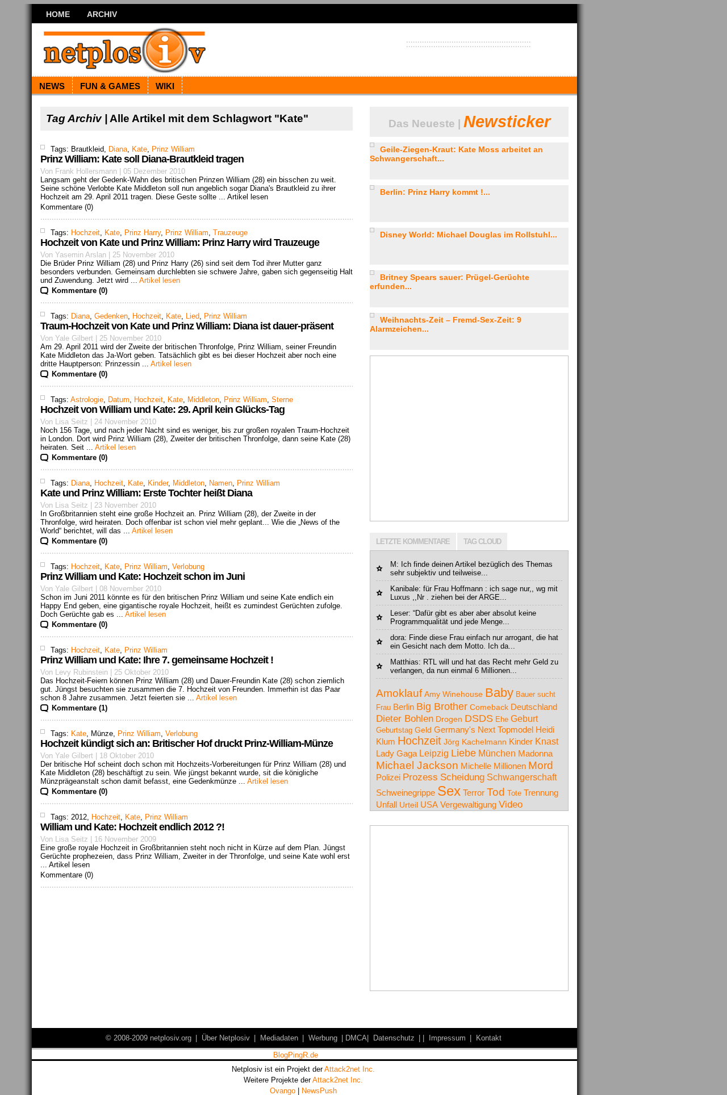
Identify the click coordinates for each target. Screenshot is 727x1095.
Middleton (203, 399)
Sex (449, 791)
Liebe (463, 753)
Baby (499, 693)
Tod (496, 792)
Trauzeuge (230, 232)
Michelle (476, 766)
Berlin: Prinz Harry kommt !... (435, 192)
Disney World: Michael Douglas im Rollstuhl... (468, 234)
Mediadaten (279, 1038)
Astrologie (86, 399)
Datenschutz (394, 1038)
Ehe (501, 719)
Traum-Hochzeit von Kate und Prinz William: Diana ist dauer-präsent (186, 326)
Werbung (322, 1038)
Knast (546, 741)
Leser (399, 613)
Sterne (282, 399)
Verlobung (188, 566)
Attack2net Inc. (349, 1069)
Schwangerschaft (522, 777)
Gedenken (111, 316)
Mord (540, 765)
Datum (118, 399)
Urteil (408, 805)
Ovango (282, 1090)
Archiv (102, 14)
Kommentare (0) (79, 290)
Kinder (158, 483)
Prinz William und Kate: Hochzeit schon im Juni (142, 576)
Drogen (449, 719)
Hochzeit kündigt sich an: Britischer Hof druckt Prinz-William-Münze (186, 743)
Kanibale (404, 588)
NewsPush (319, 1090)
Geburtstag (394, 730)
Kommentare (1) (79, 708)
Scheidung (462, 777)
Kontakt (489, 1038)
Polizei (388, 777)
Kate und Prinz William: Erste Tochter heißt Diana (146, 493)
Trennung (541, 792)
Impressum (447, 1038)
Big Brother (441, 706)
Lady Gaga (396, 753)
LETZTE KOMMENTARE (413, 541)
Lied (192, 316)
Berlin (403, 707)
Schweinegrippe (405, 792)
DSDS (479, 718)
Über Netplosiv (226, 1038)
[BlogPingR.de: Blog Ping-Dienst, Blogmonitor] (295, 1056)
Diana (117, 149)
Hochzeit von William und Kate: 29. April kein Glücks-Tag (162, 409)
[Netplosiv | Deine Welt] (142, 49)
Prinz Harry (142, 232)
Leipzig (434, 753)
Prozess (420, 777)
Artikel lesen (159, 280)
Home (58, 14)
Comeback (489, 707)
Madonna (535, 753)
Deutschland (534, 707)
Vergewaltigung (468, 804)
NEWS (52, 86)
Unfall (386, 804)
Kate (139, 149)
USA (429, 804)
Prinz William (173, 149)
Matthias (404, 662)
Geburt (524, 719)
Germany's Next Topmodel (483, 729)
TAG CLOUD (482, 541)
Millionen (510, 766)
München (497, 753)
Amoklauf (399, 693)
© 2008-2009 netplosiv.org (148, 1038)
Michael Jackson (417, 765)
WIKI (165, 86)
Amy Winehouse (453, 694)
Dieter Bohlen (404, 718)
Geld (423, 730)
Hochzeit (85, 232)
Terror (473, 792)
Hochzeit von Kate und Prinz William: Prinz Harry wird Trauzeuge (179, 242)
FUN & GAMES (110, 86)
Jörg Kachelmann (475, 741)
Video (511, 804)
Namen (220, 483)
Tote (514, 793)
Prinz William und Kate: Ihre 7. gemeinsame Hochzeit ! (156, 660)
